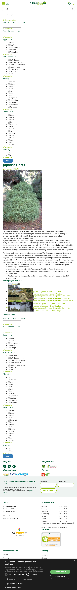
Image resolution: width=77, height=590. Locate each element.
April (11, 89)
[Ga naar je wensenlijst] (69, 3)
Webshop (6, 558)
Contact (5, 555)
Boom (12, 43)
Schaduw (13, 71)
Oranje (12, 133)
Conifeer (13, 45)
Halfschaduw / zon (16, 62)
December (13, 107)
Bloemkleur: (8, 111)
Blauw (12, 117)
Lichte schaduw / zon (17, 69)
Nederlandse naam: (11, 31)
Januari (12, 82)
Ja (10, 153)
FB (4, 466)
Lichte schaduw (15, 67)
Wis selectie (7, 29)
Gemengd (13, 124)
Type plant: (8, 39)
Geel (11, 122)
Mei (11, 91)
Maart (12, 86)
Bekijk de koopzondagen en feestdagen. (54, 527)
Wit (11, 142)
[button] (26, 587)
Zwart (12, 145)
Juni (11, 93)
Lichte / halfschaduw (17, 65)
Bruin (12, 120)
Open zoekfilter (10, 20)
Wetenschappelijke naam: (14, 22)
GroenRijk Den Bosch (10, 506)
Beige (12, 115)
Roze (11, 140)
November (14, 105)
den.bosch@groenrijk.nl (10, 518)
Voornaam (43, 481)
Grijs (11, 126)
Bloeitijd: (7, 78)
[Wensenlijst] (69, 3)
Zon (11, 74)
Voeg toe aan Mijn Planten (13, 169)
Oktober (13, 102)
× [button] (74, 561)
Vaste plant (14, 52)
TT (14, 466)
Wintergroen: (8, 149)
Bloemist (44, 558)
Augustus (13, 98)
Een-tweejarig (15, 47)
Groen (12, 129)
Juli (11, 95)
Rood (12, 138)
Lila (11, 131)
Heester (13, 50)
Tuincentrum (46, 555)
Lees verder (39, 571)
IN (9, 466)
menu (3, 3)
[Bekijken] (73, 3)
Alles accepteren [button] (60, 572)
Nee (11, 155)
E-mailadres (62, 481)
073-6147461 (7, 516)
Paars (12, 136)
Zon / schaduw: (9, 56)
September (14, 100)
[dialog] (38, 574)
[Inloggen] (7, 3)
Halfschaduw (14, 60)
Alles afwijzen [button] (60, 577)
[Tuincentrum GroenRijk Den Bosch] (38, 4)
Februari (13, 84)
